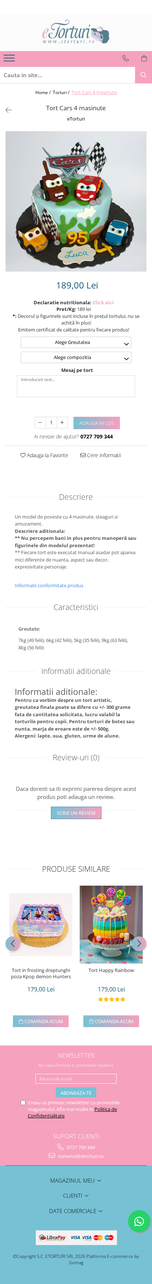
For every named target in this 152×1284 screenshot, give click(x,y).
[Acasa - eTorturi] (76, 32)
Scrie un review (76, 813)
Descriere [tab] (76, 497)
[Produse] (10, 60)
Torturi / (61, 92)
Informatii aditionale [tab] (76, 671)
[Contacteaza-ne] (125, 58)
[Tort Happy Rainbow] (111, 925)
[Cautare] (143, 75)
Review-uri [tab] (76, 757)
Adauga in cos (96, 423)
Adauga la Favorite (46, 455)
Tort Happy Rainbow (111, 970)
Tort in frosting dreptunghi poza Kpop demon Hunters (41, 973)
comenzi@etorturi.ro (80, 1156)
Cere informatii (103, 455)
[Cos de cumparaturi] (144, 58)
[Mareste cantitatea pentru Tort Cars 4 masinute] (62, 422)
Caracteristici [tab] (76, 607)
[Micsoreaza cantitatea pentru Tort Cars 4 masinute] (40, 422)
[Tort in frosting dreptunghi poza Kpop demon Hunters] (40, 924)
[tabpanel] (76, 201)
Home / (43, 92)
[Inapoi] (5, 110)
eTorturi (76, 118)
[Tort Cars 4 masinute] (76, 201)
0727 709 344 (80, 1147)
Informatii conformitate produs (49, 585)
